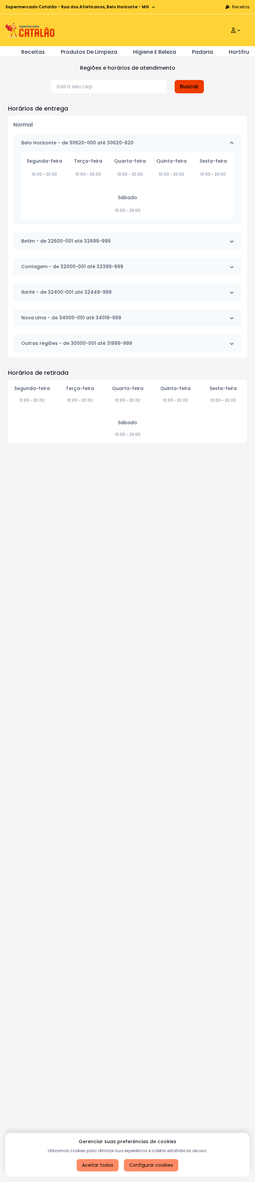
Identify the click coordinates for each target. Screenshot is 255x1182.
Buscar (189, 86)
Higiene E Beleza (154, 52)
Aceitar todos (97, 1165)
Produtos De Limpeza (89, 52)
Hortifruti (241, 52)
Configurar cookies (151, 1165)
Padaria (202, 52)
